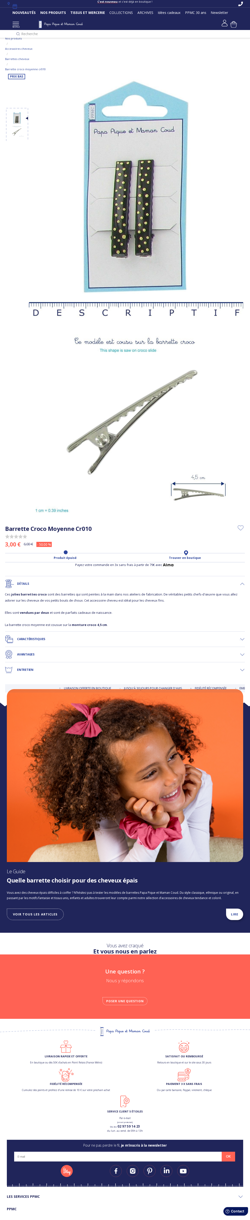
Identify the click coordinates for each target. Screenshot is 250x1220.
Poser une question (125, 1001)
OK (228, 1156)
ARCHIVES (145, 12)
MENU (15, 26)
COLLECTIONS (121, 12)
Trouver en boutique (185, 558)
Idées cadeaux (169, 12)
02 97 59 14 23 (128, 1126)
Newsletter (219, 12)
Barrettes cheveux (17, 59)
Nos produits (13, 38)
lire (234, 914)
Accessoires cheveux (18, 48)
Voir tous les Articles (35, 914)
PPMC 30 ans (195, 12)
